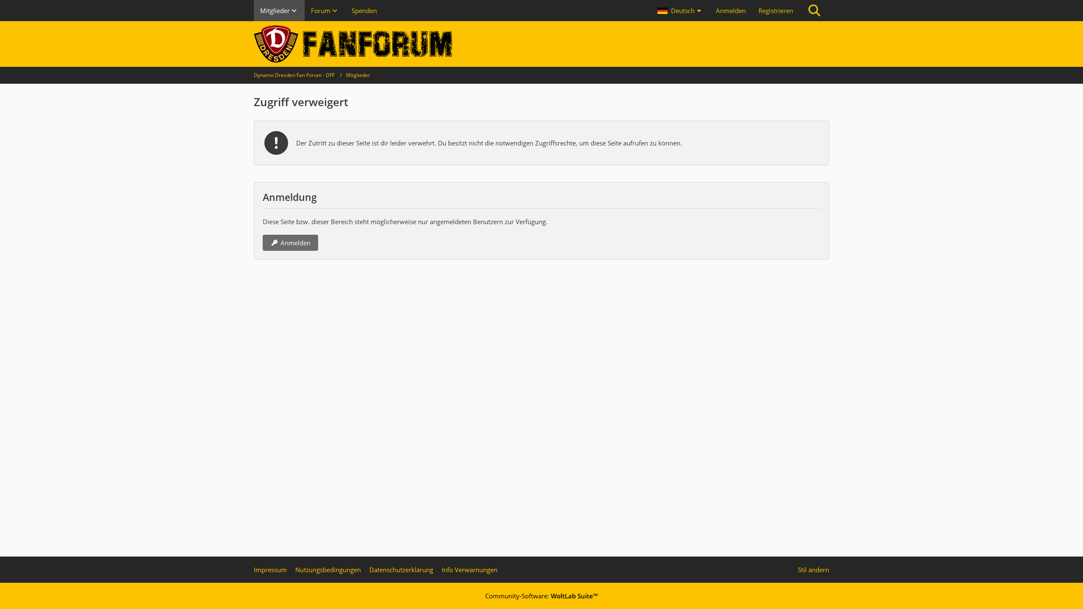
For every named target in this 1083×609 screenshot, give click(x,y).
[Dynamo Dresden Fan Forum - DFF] (541, 44)
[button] (680, 10)
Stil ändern (813, 569)
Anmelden (731, 10)
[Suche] (814, 10)
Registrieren (776, 10)
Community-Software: (541, 596)
